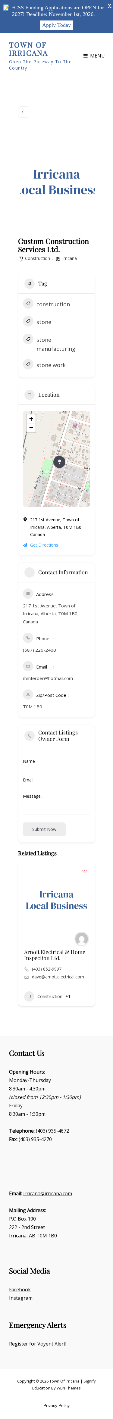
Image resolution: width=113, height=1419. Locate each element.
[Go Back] (23, 112)
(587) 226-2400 (39, 650)
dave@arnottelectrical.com (58, 977)
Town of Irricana (28, 49)
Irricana (69, 258)
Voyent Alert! (51, 1343)
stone (43, 322)
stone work (51, 365)
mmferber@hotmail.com (48, 678)
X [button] (109, 6)
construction (53, 304)
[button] (23, 942)
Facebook (20, 1289)
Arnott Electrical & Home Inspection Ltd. (54, 955)
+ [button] (31, 419)
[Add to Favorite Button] (84, 871)
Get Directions (44, 545)
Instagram (21, 1298)
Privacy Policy (56, 1405)
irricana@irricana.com (47, 1193)
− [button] (31, 428)
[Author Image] (81, 939)
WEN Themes (69, 1388)
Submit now (44, 829)
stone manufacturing (55, 344)
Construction (37, 258)
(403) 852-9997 (46, 969)
